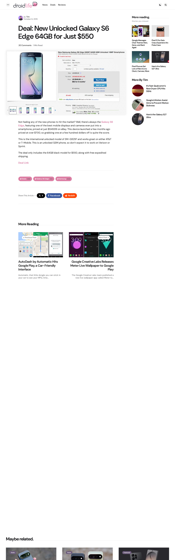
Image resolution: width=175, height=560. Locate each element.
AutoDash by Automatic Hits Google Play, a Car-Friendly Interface (38, 265)
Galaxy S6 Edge (45, 179)
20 (25, 45)
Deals (26, 179)
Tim (28, 17)
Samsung (64, 179)
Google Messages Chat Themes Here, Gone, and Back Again (140, 44)
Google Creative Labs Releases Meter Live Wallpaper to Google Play (92, 265)
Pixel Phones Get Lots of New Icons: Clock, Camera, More (140, 68)
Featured (127, 553)
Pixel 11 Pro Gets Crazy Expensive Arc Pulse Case (160, 42)
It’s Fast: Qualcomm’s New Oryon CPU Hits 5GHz (156, 89)
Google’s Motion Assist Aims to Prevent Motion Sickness (157, 103)
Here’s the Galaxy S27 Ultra (159, 67)
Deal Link (23, 162)
